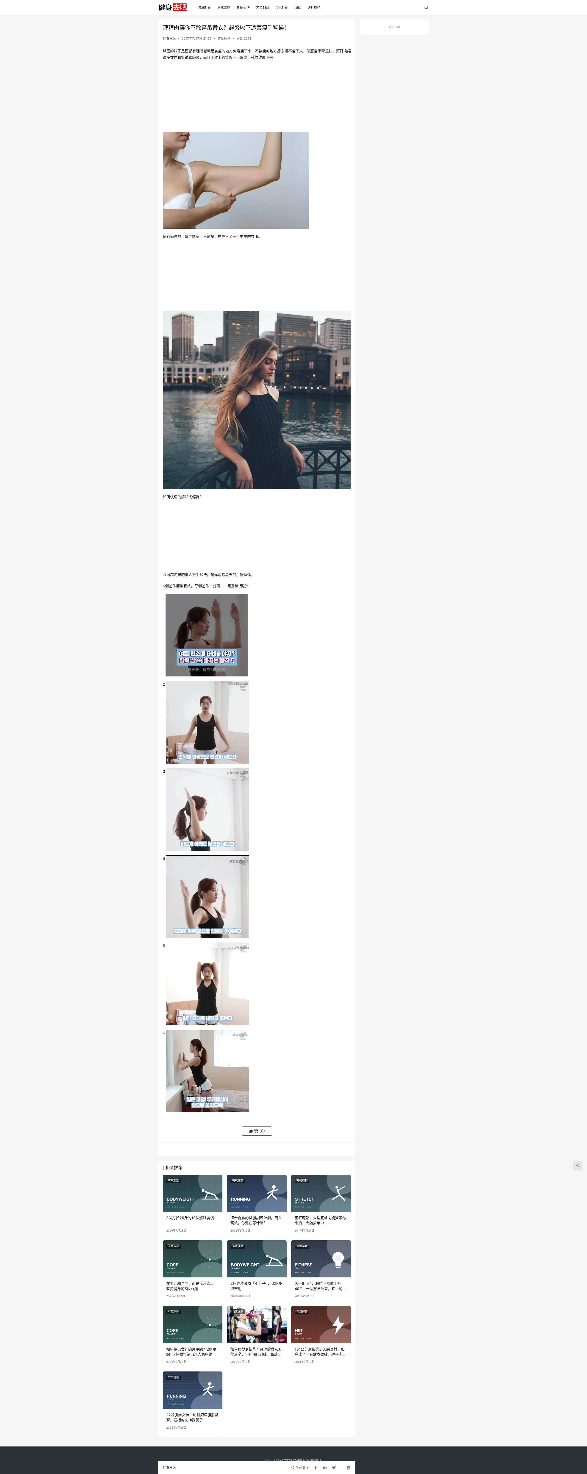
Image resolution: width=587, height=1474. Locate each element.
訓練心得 (243, 7)
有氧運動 (224, 7)
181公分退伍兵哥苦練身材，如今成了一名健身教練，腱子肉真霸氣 (320, 1352)
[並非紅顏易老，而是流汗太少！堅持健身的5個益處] (192, 1258)
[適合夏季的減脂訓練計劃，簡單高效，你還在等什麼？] (257, 1193)
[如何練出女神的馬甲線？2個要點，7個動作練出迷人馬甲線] (192, 1324)
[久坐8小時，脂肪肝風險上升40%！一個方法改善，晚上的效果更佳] (321, 1258)
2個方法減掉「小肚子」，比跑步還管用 (256, 1286)
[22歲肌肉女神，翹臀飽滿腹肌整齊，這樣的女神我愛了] (192, 1390)
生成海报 (302, 1467)
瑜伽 (298, 7)
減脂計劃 (204, 7)
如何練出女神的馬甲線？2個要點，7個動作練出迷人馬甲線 (191, 1352)
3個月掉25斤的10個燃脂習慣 (190, 1217)
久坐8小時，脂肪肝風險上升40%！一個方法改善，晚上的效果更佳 (320, 1286)
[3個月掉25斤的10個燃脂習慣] (192, 1193)
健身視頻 (313, 7)
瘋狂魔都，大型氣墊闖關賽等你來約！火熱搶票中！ (320, 1220)
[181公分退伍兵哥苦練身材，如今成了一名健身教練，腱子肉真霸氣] (321, 1324)
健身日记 (169, 38)
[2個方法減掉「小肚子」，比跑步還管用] (257, 1258)
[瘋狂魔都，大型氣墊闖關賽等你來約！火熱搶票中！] (321, 1193)
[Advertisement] (257, 97)
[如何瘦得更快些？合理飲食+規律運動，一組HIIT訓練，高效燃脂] (257, 1324)
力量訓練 (262, 7)
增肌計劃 (281, 7)
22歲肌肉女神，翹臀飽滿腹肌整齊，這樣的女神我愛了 (192, 1417)
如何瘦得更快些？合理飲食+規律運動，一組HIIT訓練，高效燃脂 (255, 1352)
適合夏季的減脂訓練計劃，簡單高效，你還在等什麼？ (256, 1220)
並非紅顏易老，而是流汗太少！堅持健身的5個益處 (192, 1286)
